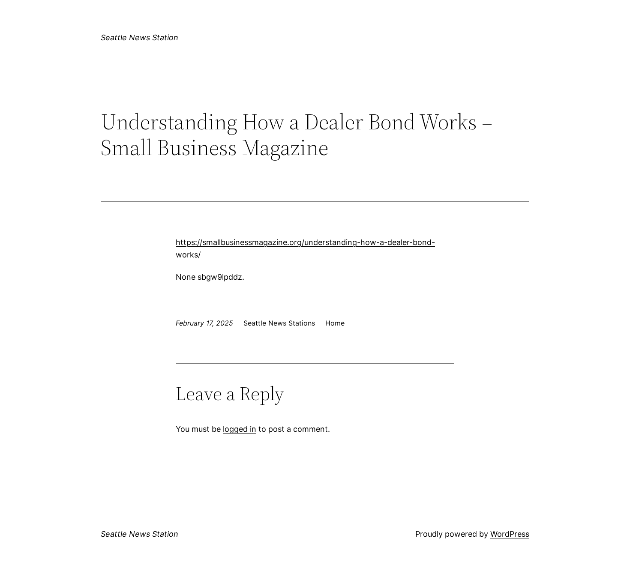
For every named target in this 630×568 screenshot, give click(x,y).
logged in (239, 429)
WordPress (509, 533)
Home (335, 323)
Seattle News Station (139, 37)
